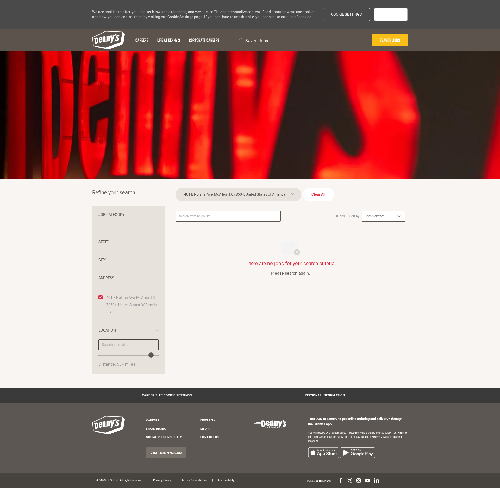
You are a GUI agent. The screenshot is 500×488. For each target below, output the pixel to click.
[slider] (151, 355)
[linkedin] (376, 481)
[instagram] (358, 481)
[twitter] (349, 481)
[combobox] (128, 344)
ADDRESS (106, 278)
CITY (102, 260)
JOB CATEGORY (111, 214)
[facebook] (340, 481)
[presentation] (390, 40)
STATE (103, 242)
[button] (346, 14)
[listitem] (323, 452)
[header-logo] (108, 40)
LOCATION (107, 330)
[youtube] (367, 481)
